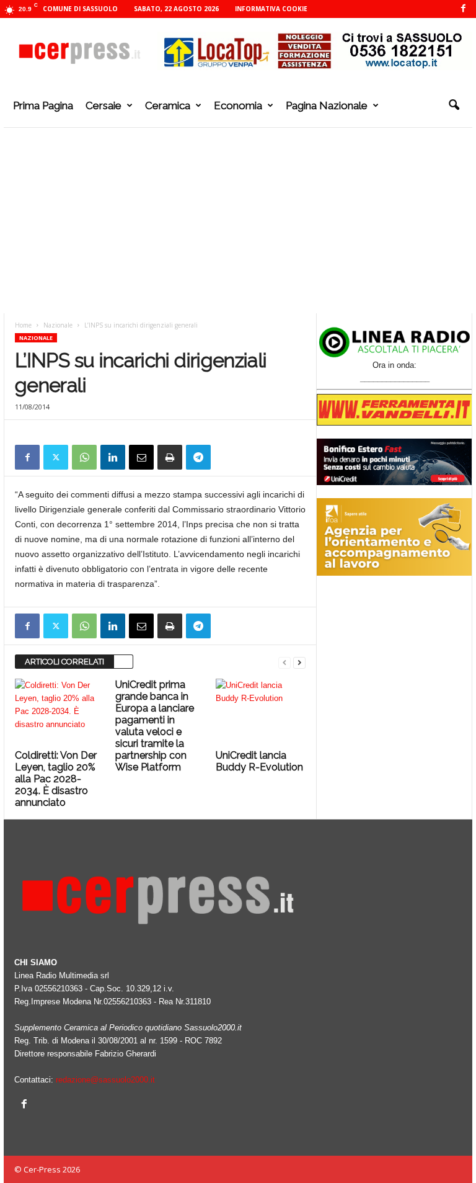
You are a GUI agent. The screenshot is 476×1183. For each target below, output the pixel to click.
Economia (238, 105)
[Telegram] (198, 457)
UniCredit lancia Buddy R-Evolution (259, 761)
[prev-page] (284, 662)
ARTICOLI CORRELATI (64, 661)
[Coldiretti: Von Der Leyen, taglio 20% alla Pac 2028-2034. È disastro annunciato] (60, 712)
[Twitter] (55, 457)
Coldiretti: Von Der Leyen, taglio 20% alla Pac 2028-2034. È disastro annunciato (56, 778)
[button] (453, 105)
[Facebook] (463, 9)
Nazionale (58, 325)
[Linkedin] (112, 457)
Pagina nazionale (327, 105)
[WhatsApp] (84, 457)
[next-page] (299, 662)
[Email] (141, 457)
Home (23, 325)
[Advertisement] (238, 220)
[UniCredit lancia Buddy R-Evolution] (261, 712)
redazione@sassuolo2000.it (105, 1079)
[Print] (169, 457)
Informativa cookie (271, 8)
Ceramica (167, 105)
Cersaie (103, 105)
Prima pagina (43, 105)
